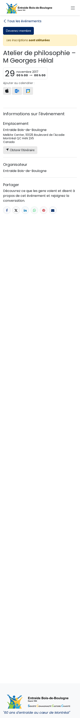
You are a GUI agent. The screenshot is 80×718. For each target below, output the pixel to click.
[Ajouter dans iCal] (7, 91)
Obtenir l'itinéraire (22, 150)
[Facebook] (7, 210)
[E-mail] (53, 210)
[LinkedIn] (25, 210)
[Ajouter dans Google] (28, 91)
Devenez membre (18, 31)
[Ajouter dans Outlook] (17, 91)
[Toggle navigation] (73, 7)
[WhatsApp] (34, 210)
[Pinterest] (43, 210)
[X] (16, 210)
